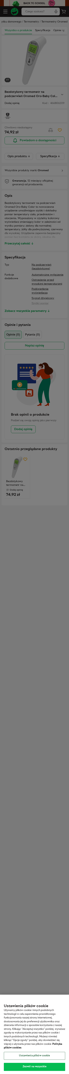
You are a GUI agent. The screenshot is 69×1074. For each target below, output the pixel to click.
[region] (34, 1034)
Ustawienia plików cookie (34, 1056)
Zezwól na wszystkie (34, 1067)
